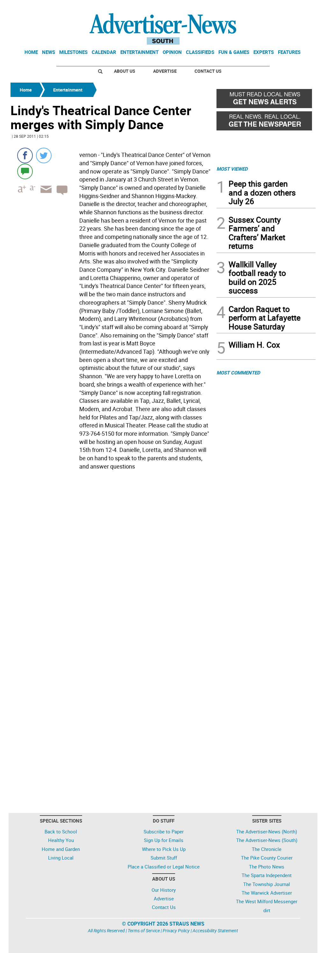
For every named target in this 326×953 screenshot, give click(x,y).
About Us (124, 71)
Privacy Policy (176, 930)
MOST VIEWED (232, 169)
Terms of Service (144, 930)
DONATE (300, 7)
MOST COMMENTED (238, 372)
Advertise (165, 71)
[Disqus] (112, 560)
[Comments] (25, 171)
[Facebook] (25, 155)
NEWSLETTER (264, 7)
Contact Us (208, 71)
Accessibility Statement (215, 930)
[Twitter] (44, 155)
